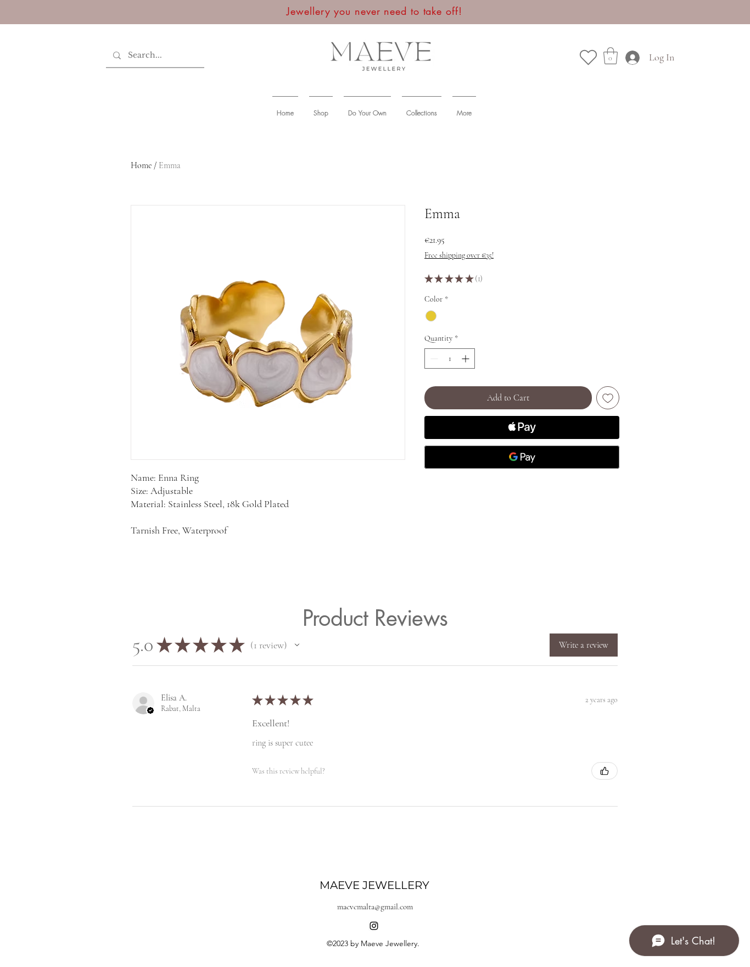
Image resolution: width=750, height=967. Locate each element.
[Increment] (466, 358)
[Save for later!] (588, 57)
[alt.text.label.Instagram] (373, 925)
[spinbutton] (450, 358)
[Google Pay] (521, 457)
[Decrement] (433, 358)
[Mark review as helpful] (604, 771)
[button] (610, 55)
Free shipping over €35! (459, 255)
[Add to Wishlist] (607, 397)
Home (141, 165)
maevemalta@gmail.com (375, 907)
